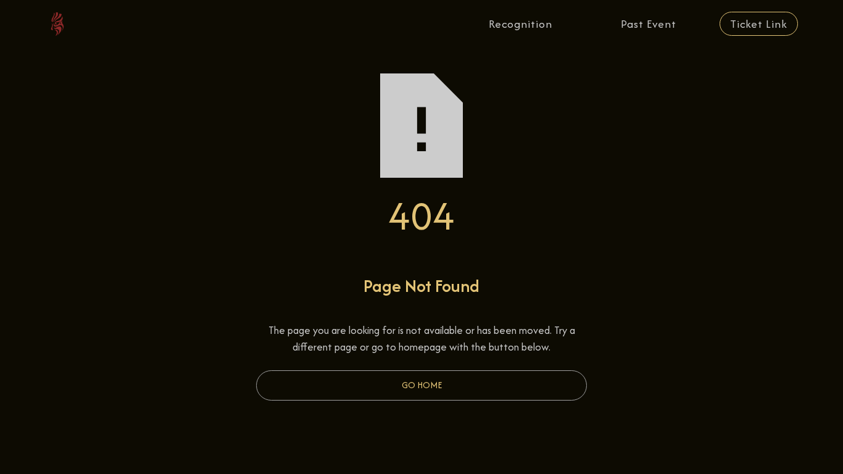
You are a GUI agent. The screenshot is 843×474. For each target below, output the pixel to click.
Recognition (520, 23)
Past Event (648, 23)
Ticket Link (758, 23)
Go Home (422, 384)
